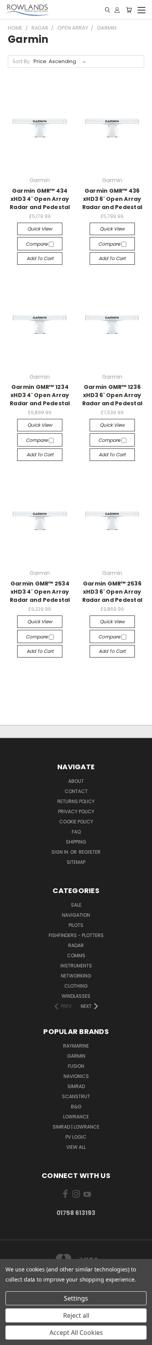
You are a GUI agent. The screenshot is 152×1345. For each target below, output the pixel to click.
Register (90, 852)
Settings (76, 1298)
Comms (76, 955)
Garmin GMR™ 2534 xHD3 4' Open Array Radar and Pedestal (40, 592)
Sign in (60, 852)
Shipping (76, 842)
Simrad (76, 1086)
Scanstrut (76, 1096)
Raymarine (76, 1046)
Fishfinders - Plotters (76, 935)
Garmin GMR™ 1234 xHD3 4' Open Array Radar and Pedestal (40, 395)
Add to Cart (40, 258)
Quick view (39, 228)
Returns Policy (76, 801)
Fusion (76, 1066)
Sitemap (76, 862)
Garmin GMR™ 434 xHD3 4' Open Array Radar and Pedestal (40, 199)
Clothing (76, 986)
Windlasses (76, 996)
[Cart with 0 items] (129, 10)
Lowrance (76, 1116)
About (76, 781)
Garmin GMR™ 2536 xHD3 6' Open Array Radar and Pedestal (112, 592)
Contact (76, 791)
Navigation (76, 915)
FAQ (76, 831)
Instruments (76, 965)
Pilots (76, 925)
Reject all (76, 1315)
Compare (37, 244)
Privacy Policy (76, 811)
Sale (76, 905)
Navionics (76, 1076)
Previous (12, 1337)
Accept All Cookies (76, 1332)
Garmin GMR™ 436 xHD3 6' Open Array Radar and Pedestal (112, 199)
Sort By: (21, 61)
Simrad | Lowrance (76, 1126)
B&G (76, 1106)
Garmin (76, 1056)
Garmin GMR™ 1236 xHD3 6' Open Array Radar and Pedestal (112, 395)
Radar (76, 945)
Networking (76, 975)
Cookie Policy (76, 821)
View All (76, 1147)
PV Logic (76, 1137)
